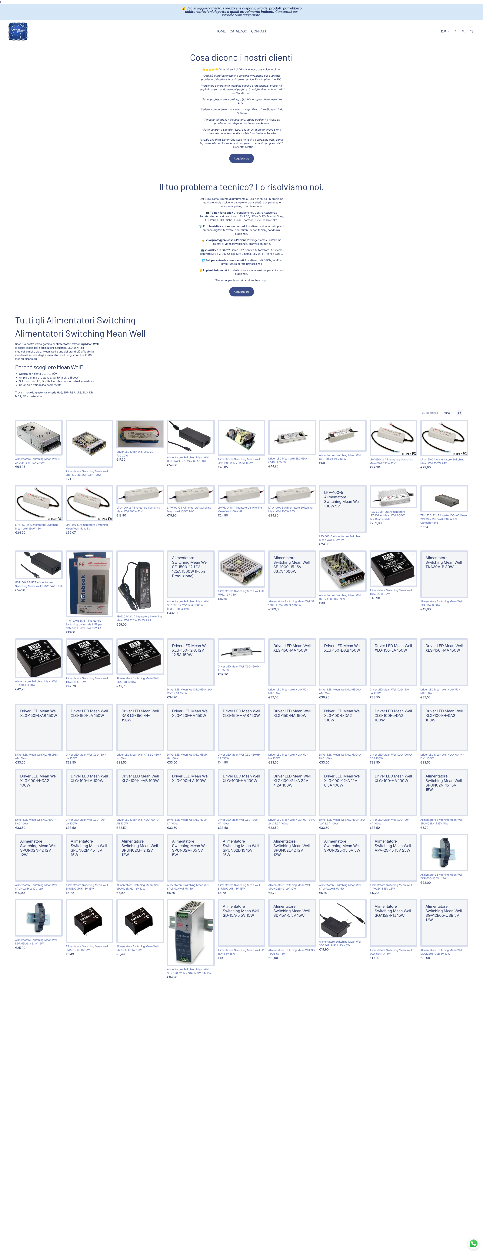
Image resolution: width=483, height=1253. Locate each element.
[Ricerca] (455, 31)
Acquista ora (241, 158)
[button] (447, 413)
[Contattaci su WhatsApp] (473, 1243)
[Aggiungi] (55, 448)
